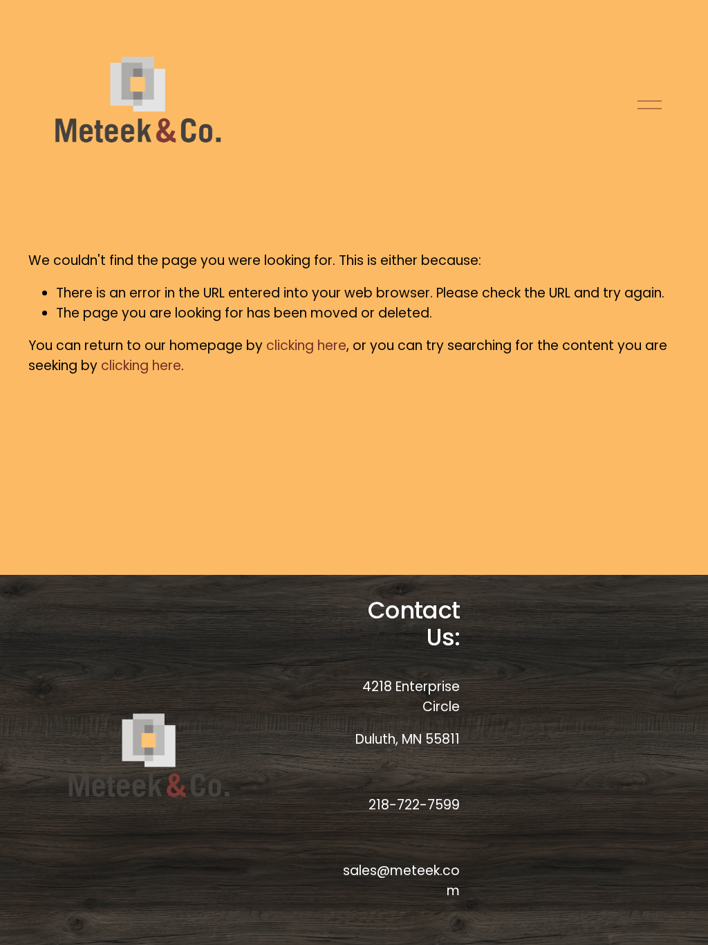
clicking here (306, 345)
